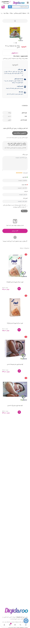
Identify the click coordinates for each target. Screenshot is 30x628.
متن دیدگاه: (25, 155)
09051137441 (5, 2)
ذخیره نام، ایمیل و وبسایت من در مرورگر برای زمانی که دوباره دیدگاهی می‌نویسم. (14, 206)
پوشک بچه (6, 13)
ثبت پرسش (14, 231)
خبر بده (15, 20)
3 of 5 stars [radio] (19, 172)
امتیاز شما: (25, 173)
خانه (28, 13)
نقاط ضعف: (23, 185)
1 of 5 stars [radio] (21, 172)
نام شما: (26, 191)
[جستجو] (10, 6)
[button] (16, 42)
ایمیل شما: (25, 198)
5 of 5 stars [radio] (16, 172)
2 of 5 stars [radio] (20, 172)
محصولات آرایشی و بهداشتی (20, 13)
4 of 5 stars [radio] (17, 172)
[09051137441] (9, 1)
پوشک (11, 13)
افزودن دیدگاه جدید (19, 133)
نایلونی (9, 120)
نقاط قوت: (24, 177)
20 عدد (9, 116)
